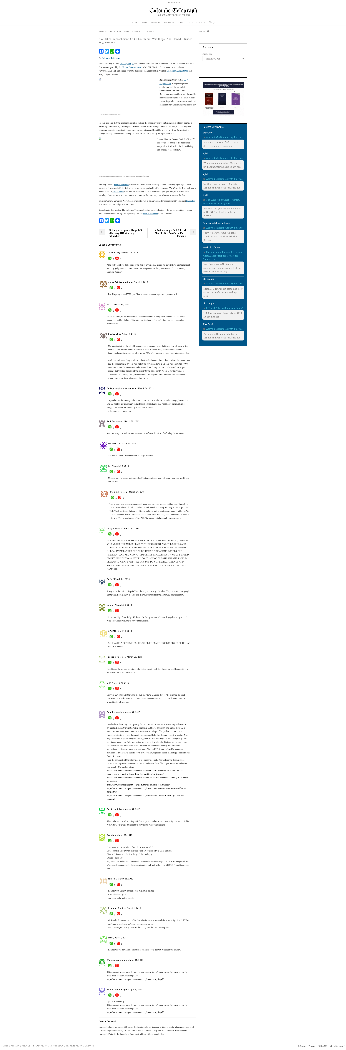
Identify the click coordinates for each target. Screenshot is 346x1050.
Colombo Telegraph (111, 57)
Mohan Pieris (118, 191)
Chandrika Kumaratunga (177, 70)
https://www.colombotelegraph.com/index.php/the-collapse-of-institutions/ (138, 784)
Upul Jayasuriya (127, 63)
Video (5, 1046)
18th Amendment (150, 213)
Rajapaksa (190, 200)
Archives (207, 53)
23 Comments (148, 32)
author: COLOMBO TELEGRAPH (127, 32)
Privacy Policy (40, 1046)
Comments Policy (74, 1046)
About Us (26, 1046)
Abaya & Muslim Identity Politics (224, 137)
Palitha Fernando (121, 184)
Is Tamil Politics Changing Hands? (224, 308)
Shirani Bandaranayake (132, 67)
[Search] (207, 31)
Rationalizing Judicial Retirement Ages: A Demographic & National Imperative (223, 256)
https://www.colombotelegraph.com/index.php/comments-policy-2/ (135, 979)
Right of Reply (56, 1046)
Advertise (89, 1046)
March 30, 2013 (105, 32)
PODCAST (15, 1046)
